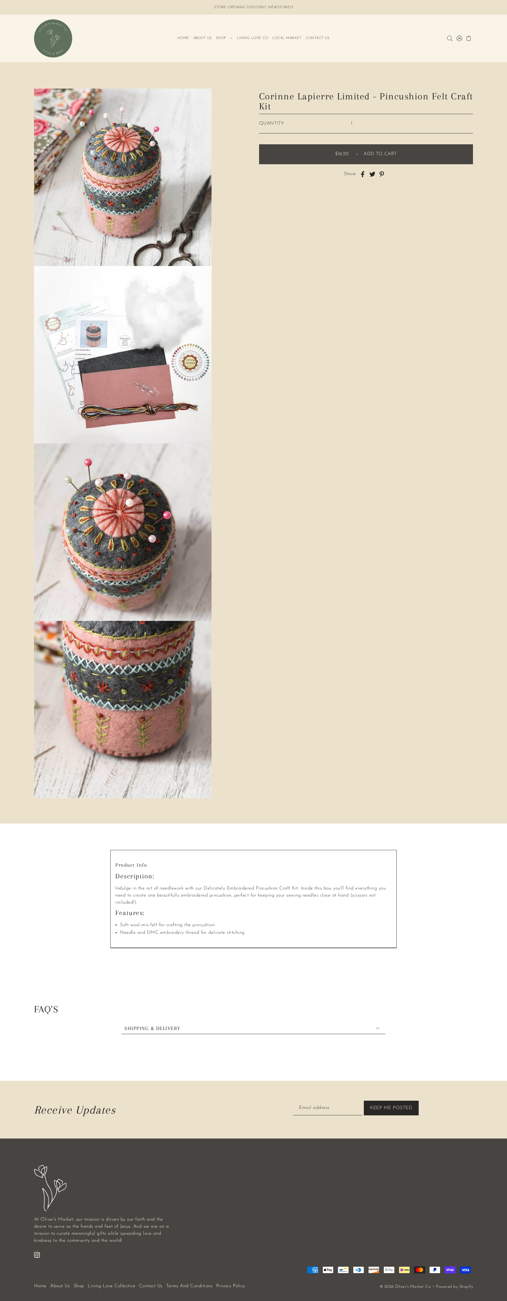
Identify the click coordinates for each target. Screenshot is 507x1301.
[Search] (450, 38)
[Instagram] (37, 1254)
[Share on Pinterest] (382, 173)
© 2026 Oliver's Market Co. (405, 1287)
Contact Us (151, 1286)
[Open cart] (469, 38)
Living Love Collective (111, 1286)
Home (40, 1286)
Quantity (271, 123)
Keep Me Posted (391, 1108)
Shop (79, 1286)
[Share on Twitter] (372, 173)
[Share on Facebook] (363, 173)
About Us (60, 1286)
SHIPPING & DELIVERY (152, 1028)
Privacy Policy (230, 1286)
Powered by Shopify (454, 1287)
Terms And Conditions (189, 1286)
